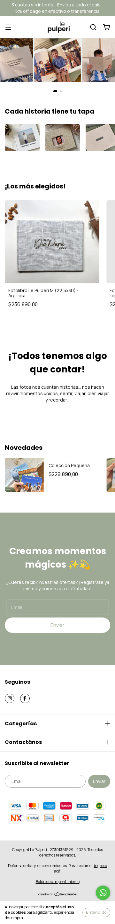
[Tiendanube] (58, 894)
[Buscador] (93, 27)
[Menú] (8, 27)
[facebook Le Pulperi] (25, 698)
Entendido (96, 912)
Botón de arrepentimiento (58, 881)
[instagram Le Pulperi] (9, 698)
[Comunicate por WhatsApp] (103, 893)
